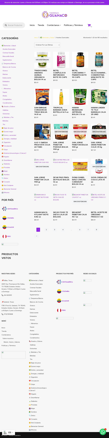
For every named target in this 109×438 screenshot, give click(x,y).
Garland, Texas (8, 302)
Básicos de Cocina (9, 67)
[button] (60, 25)
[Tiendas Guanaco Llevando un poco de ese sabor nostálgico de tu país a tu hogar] (54, 14)
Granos (5, 71)
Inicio (32, 25)
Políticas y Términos (73, 25)
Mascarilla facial (8, 56)
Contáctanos (6, 335)
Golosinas (6, 114)
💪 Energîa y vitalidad (9, 139)
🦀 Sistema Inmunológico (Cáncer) (14, 153)
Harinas (5, 74)
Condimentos (7, 103)
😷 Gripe (5, 149)
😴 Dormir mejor (7, 132)
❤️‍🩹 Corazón (6, 182)
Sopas (5, 92)
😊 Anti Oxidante (7, 185)
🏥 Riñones (5, 192)
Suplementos (7, 60)
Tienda (41, 25)
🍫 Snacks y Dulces (8, 106)
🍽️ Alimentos (6, 89)
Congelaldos (7, 99)
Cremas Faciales (8, 53)
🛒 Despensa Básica (9, 63)
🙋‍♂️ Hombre (5, 175)
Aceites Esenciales (9, 49)
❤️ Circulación (7, 146)
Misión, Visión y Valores (12, 342)
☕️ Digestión (6, 142)
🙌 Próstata (6, 167)
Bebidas (5, 121)
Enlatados (6, 81)
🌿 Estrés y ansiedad (9, 135)
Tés (4, 124)
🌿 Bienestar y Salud (9, 46)
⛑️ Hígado (5, 157)
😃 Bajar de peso (8, 128)
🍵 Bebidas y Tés (8, 117)
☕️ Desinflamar (7, 160)
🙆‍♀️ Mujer (5, 171)
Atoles (5, 96)
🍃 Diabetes (6, 164)
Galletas (5, 110)
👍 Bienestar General (9, 189)
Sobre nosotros (8, 338)
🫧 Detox (5, 178)
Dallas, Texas (7, 280)
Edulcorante (7, 78)
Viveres (5, 85)
